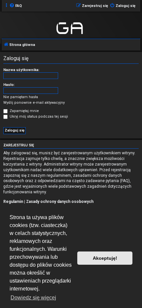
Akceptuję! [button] (105, 258)
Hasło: (9, 85)
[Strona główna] (70, 27)
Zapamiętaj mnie (24, 111)
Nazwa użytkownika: (21, 70)
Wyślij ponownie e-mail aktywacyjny (34, 102)
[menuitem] (15, 6)
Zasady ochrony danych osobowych (59, 201)
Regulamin (13, 201)
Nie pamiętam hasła (20, 97)
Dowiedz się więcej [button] (33, 297)
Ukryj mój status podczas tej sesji (38, 116)
